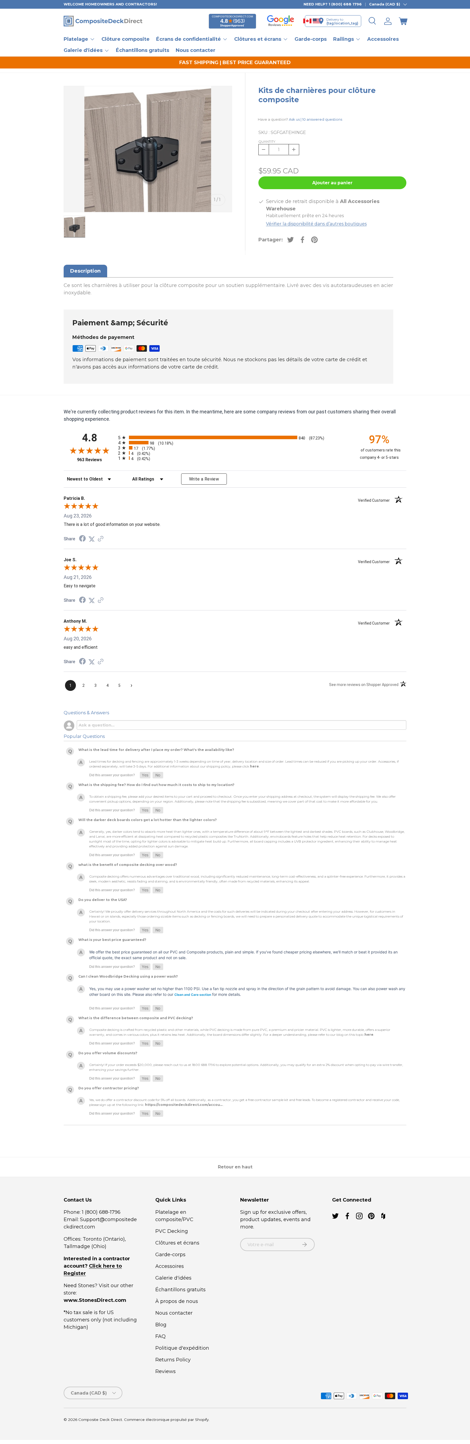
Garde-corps (311, 39)
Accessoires (383, 39)
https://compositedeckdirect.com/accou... (183, 1105)
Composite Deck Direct (100, 1419)
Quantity (266, 141)
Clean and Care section (192, 995)
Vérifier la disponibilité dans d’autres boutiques (316, 223)
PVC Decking (171, 1231)
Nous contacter (195, 50)
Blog (160, 1325)
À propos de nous (176, 1301)
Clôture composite (125, 39)
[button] (403, 21)
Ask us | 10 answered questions (315, 119)
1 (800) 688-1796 (100, 1212)
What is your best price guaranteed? (112, 940)
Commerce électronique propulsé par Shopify (166, 1419)
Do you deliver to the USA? (102, 900)
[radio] (233, 437)
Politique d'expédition (182, 1348)
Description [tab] (85, 271)
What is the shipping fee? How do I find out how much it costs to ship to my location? (156, 785)
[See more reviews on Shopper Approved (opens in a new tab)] (101, 539)
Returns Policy (173, 1360)
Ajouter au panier (332, 182)
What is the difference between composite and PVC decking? (135, 1018)
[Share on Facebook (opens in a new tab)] (82, 539)
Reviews (165, 1371)
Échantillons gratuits (142, 50)
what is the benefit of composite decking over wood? (127, 865)
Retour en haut (235, 1166)
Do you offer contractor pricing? (108, 1088)
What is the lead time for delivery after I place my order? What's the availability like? (156, 750)
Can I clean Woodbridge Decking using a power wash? (128, 977)
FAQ (160, 1336)
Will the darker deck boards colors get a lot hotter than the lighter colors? (147, 820)
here (254, 767)
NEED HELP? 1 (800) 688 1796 (333, 4)
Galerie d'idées (173, 1278)
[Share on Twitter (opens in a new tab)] (91, 539)
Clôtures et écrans (177, 1243)
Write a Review (204, 479)
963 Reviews (96, 459)
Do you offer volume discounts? (107, 1053)
